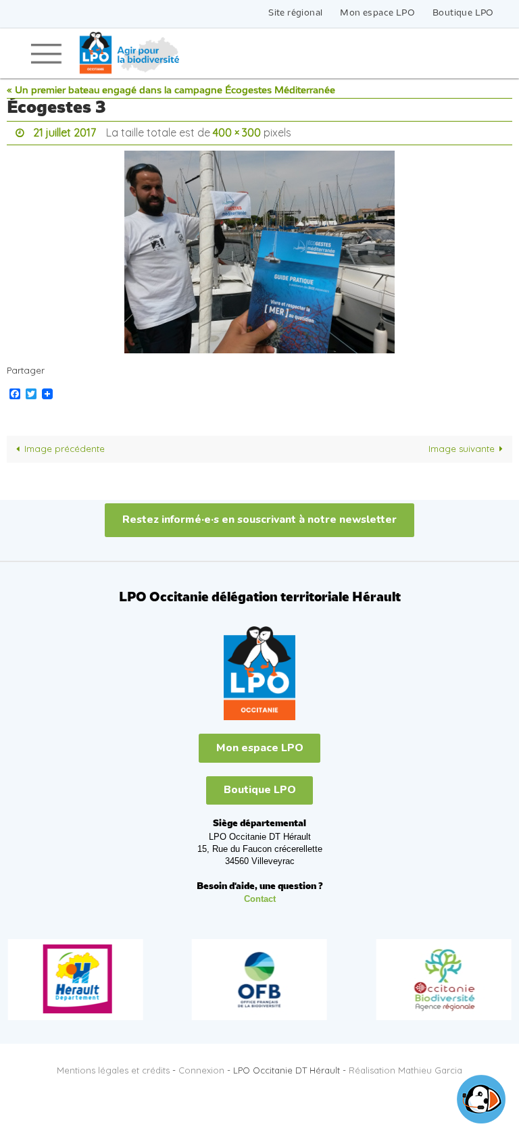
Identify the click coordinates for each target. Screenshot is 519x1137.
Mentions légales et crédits (113, 1066)
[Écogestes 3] (259, 248)
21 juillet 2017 (64, 131)
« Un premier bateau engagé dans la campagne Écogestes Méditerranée (171, 90)
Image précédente (64, 445)
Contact (260, 895)
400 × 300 (237, 131)
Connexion (201, 1066)
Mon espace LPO (377, 13)
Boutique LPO (463, 13)
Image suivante (461, 445)
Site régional (295, 13)
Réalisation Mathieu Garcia (405, 1066)
